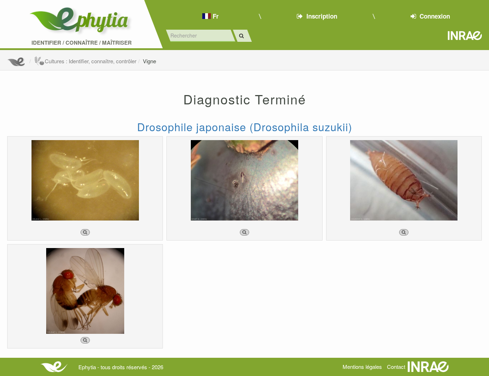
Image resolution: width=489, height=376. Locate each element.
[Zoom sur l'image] (85, 232)
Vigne (149, 61)
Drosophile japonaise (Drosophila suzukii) (244, 126)
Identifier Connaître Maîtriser (82, 42)
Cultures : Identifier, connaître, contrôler (90, 61)
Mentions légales (362, 366)
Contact (396, 366)
